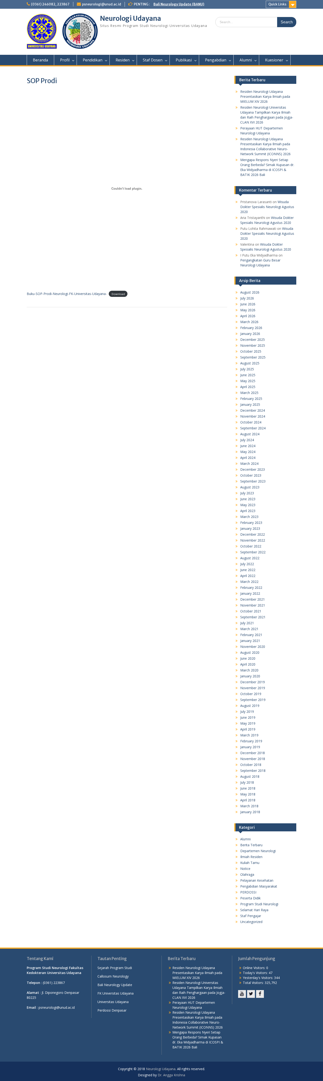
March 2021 (249, 629)
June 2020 (247, 658)
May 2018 (247, 794)
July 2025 (247, 369)
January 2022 (250, 593)
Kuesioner (274, 60)
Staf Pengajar (250, 916)
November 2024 (252, 416)
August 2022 (249, 558)
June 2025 (247, 375)
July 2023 (247, 493)
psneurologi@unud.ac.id (101, 4)
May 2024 (247, 451)
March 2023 (249, 516)
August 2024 (249, 434)
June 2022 (247, 570)
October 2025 (250, 351)
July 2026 (247, 298)
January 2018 (250, 812)
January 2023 (250, 528)
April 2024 (247, 457)
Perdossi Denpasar (112, 1010)
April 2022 (247, 575)
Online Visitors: (254, 968)
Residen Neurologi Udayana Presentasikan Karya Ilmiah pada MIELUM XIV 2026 (265, 96)
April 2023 (247, 510)
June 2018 (247, 788)
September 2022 (253, 552)
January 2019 (250, 747)
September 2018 (253, 770)
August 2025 (249, 363)
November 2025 (252, 345)
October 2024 (250, 422)
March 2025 (249, 392)
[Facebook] (260, 994)
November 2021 (252, 605)
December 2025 (252, 339)
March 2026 (249, 322)
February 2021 (251, 634)
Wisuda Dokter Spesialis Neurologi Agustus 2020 (267, 207)
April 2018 (247, 800)
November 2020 (252, 646)
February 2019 (251, 741)
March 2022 (249, 581)
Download (118, 294)
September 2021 (253, 617)
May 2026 (247, 310)
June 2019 (247, 717)
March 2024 (249, 463)
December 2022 (252, 534)
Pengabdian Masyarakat (258, 886)
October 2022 (250, 546)
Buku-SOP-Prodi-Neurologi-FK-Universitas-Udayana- (67, 293)
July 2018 (247, 782)
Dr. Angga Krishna (171, 1075)
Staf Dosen (152, 60)
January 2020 (250, 676)
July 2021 (247, 623)
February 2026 (251, 327)
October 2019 (250, 694)
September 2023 (253, 481)
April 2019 (247, 729)
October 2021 (250, 611)
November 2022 (252, 540)
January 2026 (250, 333)
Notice (245, 868)
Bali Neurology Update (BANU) (178, 4)
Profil (65, 60)
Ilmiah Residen (251, 857)
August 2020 (249, 652)
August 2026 (249, 292)
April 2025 (247, 387)
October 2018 (250, 764)
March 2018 (249, 806)
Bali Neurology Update (114, 985)
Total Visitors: (254, 982)
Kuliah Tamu (249, 862)
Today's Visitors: (256, 972)
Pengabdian (215, 60)
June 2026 (247, 304)
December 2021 (252, 599)
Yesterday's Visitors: (258, 977)
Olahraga (247, 874)
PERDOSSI (248, 892)
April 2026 (247, 316)
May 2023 (247, 505)
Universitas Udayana (113, 1002)
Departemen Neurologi (258, 851)
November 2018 (252, 758)
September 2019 (253, 699)
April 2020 (247, 664)
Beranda (40, 60)
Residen (123, 60)
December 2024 (252, 410)
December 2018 (252, 753)
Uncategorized (251, 921)
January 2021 (250, 640)
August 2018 (249, 776)
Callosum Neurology (113, 976)
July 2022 (247, 564)
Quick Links (277, 4)
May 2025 (247, 381)
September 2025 (253, 357)
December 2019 (252, 682)
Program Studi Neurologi (259, 904)
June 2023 (247, 499)
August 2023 (249, 487)
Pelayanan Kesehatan (256, 880)
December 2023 (252, 469)
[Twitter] (251, 994)
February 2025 (251, 398)
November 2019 (252, 688)
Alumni (246, 60)
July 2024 (247, 440)
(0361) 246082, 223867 (50, 4)
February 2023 (251, 522)
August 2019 (249, 705)
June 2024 (247, 446)
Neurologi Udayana (130, 18)
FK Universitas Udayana (115, 993)
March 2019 (249, 735)
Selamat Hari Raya (254, 910)
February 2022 (251, 587)
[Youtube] (242, 994)
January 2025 (250, 404)
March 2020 (249, 670)
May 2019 (247, 723)
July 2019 (247, 711)
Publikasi (184, 60)
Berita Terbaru (251, 845)
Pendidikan (92, 60)
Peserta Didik (250, 898)
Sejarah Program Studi (114, 968)
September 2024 (253, 428)
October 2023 (250, 475)
